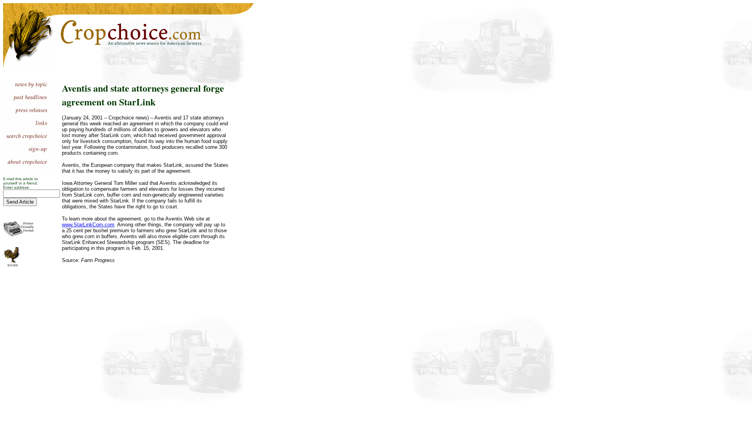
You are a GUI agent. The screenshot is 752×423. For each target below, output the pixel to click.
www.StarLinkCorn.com (88, 225)
